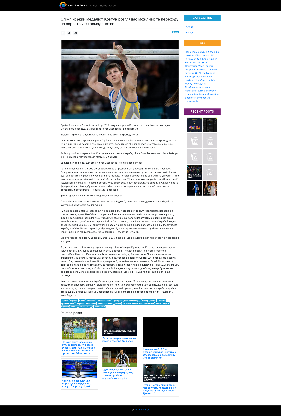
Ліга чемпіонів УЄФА (196, 62)
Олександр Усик (194, 65)
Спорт (189, 26)
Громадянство (67, 304)
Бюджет (65, 307)
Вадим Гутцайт (162, 304)
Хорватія (161, 300)
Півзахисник (202, 55)
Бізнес (189, 32)
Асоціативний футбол (206, 94)
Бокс (205, 58)
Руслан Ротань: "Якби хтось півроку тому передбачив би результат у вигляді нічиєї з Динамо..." (159, 389)
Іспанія (189, 94)
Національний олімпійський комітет (138, 304)
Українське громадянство (109, 304)
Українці (189, 73)
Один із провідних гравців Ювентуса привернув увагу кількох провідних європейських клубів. (118, 374)
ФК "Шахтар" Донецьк (205, 69)
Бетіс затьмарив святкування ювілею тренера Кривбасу (119, 339)
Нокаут (189, 83)
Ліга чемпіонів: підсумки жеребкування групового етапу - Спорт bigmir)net (76, 383)
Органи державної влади (82, 307)
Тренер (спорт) (149, 300)
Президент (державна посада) (126, 300)
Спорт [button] (93, 5)
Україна (213, 58)
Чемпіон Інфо (77, 5)
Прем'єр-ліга (202, 80)
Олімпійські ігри (104, 300)
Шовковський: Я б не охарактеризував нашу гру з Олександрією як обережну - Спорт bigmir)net (160, 353)
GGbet (112, 5)
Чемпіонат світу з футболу (200, 90)
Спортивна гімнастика (86, 304)
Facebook (91, 300)
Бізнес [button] (103, 5)
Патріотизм (100, 307)
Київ (213, 80)
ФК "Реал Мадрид (205, 73)
